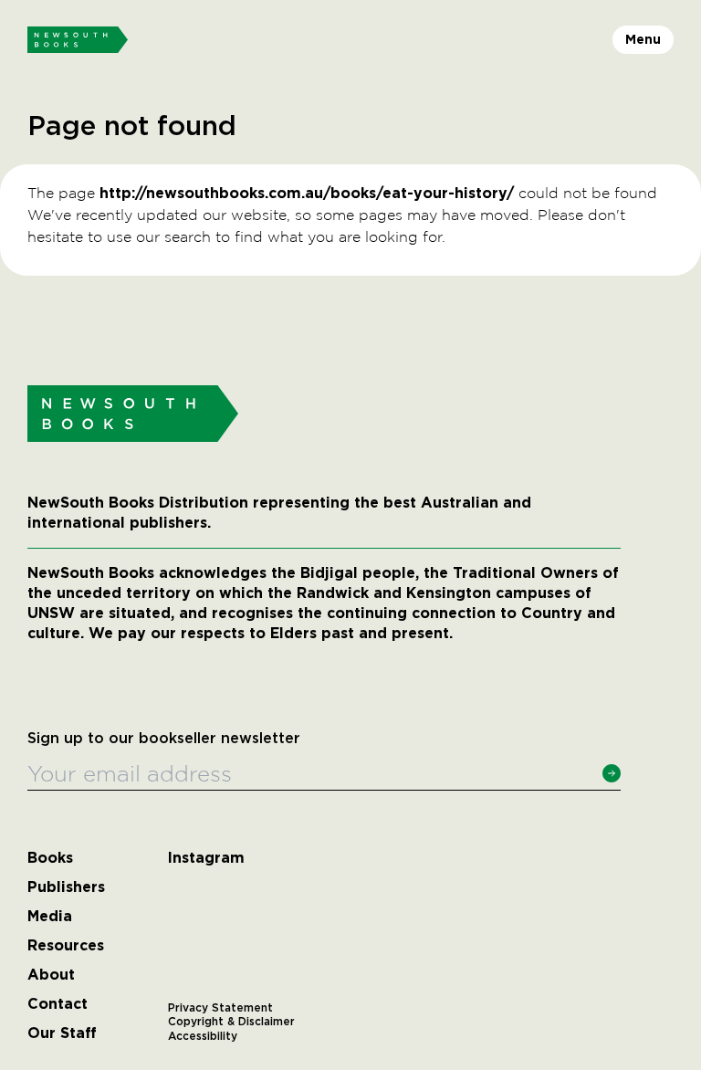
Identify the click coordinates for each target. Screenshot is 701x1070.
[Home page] (77, 40)
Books (50, 858)
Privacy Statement (220, 1007)
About (51, 975)
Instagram (206, 858)
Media (49, 916)
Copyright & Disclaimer (231, 1021)
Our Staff (62, 1033)
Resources (65, 946)
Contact (57, 1004)
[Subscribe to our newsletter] (611, 773)
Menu (643, 39)
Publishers (66, 887)
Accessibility (202, 1036)
